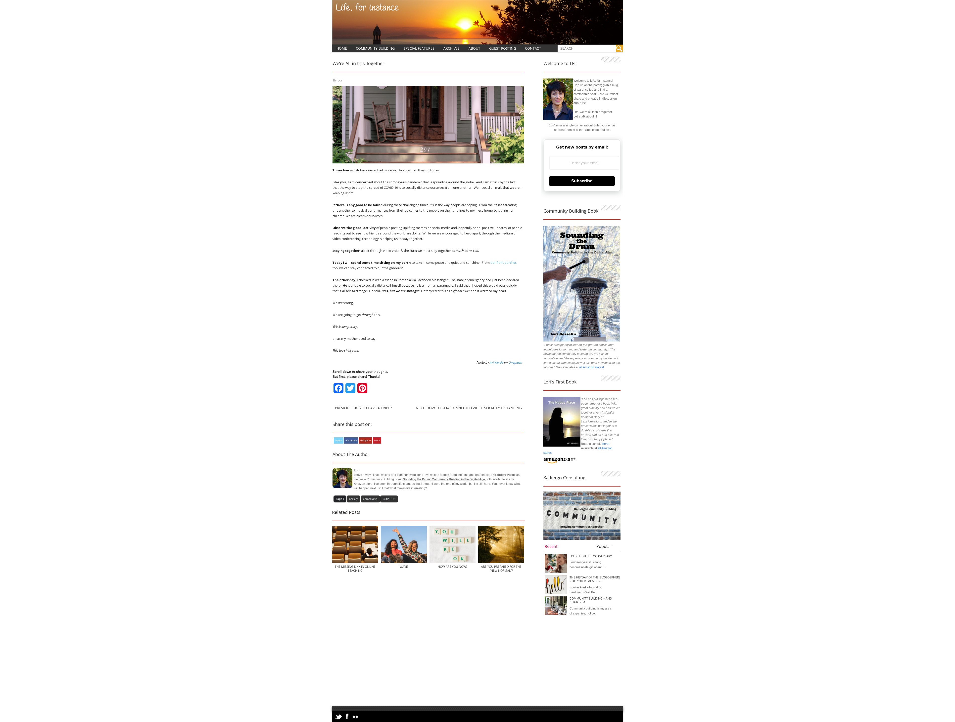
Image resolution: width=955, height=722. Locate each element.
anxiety (353, 498)
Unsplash (515, 362)
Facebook (351, 440)
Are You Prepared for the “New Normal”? (501, 568)
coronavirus (370, 498)
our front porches (503, 262)
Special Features (419, 48)
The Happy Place (503, 474)
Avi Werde (496, 362)
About (474, 48)
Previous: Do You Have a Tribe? (363, 408)
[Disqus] (428, 642)
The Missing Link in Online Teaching (355, 568)
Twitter (338, 440)
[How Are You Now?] (453, 562)
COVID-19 (389, 498)
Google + (365, 440)
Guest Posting (502, 48)
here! (605, 443)
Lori (340, 80)
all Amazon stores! (591, 367)
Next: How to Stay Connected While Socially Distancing (469, 408)
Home (341, 48)
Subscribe (582, 181)
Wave (404, 567)
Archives (451, 48)
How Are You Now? (452, 567)
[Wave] (404, 562)
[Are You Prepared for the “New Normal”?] (501, 562)
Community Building (375, 48)
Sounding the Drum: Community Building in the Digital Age (444, 479)
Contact (533, 48)
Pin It (377, 440)
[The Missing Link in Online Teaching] (355, 562)
